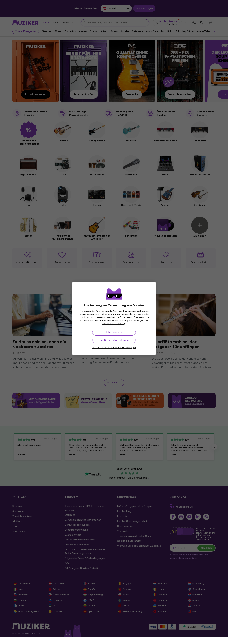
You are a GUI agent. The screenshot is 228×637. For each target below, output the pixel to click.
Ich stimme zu (114, 332)
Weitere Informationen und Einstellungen (114, 347)
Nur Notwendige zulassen (114, 340)
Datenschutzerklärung (114, 323)
